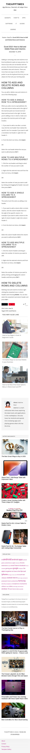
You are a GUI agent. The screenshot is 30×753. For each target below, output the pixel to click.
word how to (13, 589)
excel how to (12, 311)
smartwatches (23, 583)
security (4, 583)
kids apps (10, 574)
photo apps (20, 577)
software (4, 586)
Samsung (21, 581)
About (3, 741)
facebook (22, 565)
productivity (15, 581)
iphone (5, 574)
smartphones (15, 583)
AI (2, 560)
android (7, 559)
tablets (11, 586)
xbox (17, 589)
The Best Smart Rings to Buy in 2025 (14, 456)
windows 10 (5, 589)
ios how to (15, 571)
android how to (8, 563)
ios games (8, 571)
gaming (7, 568)
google (15, 568)
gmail (11, 568)
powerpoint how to (6, 581)
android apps (17, 559)
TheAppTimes (15, 4)
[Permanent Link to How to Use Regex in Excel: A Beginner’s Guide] (15, 321)
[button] (19, 29)
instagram (21, 568)
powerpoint (25, 577)
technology (15, 586)
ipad (24, 571)
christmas (17, 562)
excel (9, 565)
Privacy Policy (5, 746)
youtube (21, 589)
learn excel (14, 574)
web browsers (20, 586)
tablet (7, 586)
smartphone (9, 583)
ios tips (20, 571)
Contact (4, 744)
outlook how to (12, 578)
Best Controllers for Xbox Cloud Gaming (14, 720)
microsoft (19, 574)
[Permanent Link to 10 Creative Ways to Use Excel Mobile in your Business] (15, 343)
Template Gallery (6, 749)
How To (9, 37)
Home (4, 37)
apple (13, 563)
